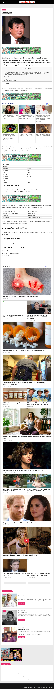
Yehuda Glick (22, 596)
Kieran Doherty (22, 612)
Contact (21, 686)
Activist (3, 9)
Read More (21, 603)
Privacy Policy (35, 686)
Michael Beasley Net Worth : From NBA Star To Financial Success (17, 666)
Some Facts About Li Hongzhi (9, 80)
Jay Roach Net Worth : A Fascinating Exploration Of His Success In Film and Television (22, 673)
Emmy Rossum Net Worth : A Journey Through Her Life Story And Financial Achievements (22, 669)
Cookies (29, 686)
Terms (25, 686)
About (17, 686)
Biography (5, 75)
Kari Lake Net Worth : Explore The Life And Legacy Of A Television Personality (20, 676)
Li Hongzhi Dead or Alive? (8, 79)
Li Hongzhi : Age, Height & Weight (10, 77)
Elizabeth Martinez (23, 629)
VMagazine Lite (49, 687)
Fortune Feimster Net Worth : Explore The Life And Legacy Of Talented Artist (20, 679)
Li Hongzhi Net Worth (7, 76)
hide (31, 68)
